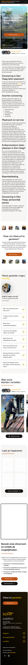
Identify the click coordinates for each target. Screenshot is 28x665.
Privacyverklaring (7, 650)
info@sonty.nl (23, 4)
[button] (23, 10)
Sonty (19, 83)
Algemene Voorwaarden (9, 647)
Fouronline (12, 652)
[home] (7, 10)
